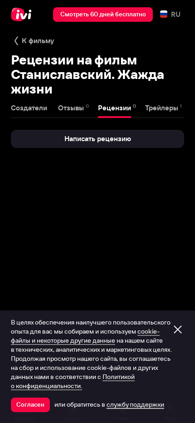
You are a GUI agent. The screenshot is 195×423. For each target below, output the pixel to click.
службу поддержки (135, 404)
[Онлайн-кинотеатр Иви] (23, 14)
